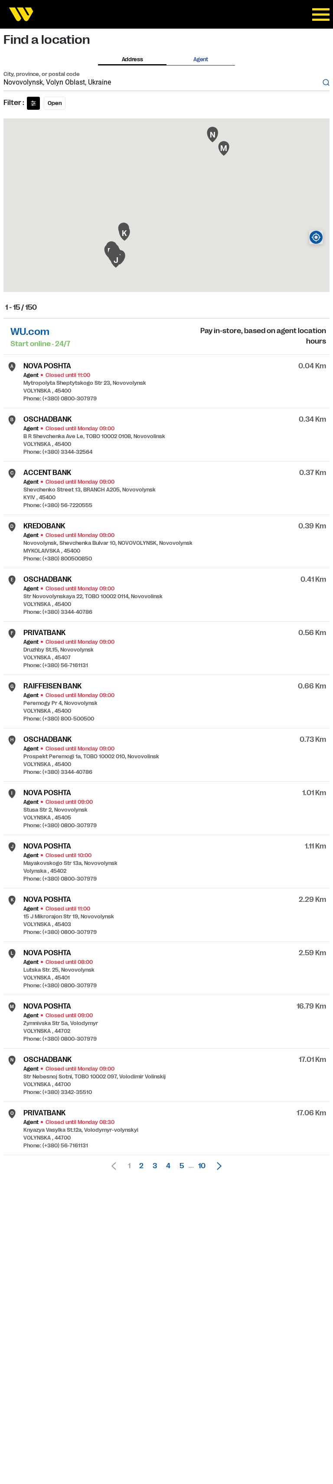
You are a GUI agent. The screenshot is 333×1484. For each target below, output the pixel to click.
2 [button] (141, 1166)
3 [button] (155, 1166)
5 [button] (182, 1166)
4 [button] (168, 1166)
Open (55, 103)
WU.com (29, 331)
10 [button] (202, 1166)
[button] (216, 1166)
